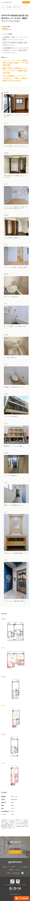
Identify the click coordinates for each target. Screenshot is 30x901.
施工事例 (13, 866)
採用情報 (11, 869)
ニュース (19, 866)
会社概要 (25, 866)
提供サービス (6, 866)
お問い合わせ (26, 2)
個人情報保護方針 (16, 873)
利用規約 (8, 873)
